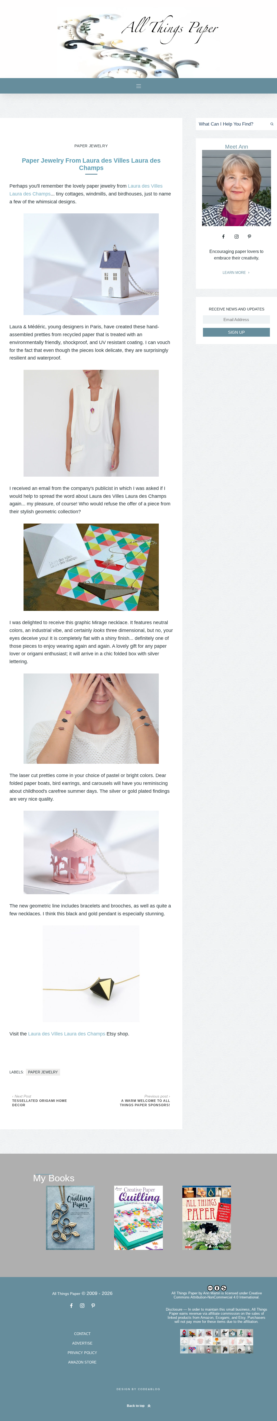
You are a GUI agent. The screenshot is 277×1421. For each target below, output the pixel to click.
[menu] (138, 85)
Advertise (82, 1343)
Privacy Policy (82, 1353)
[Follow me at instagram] (236, 236)
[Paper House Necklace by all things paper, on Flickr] (91, 264)
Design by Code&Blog (138, 1389)
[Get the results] (271, 124)
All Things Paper (184, 1293)
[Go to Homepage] (138, 42)
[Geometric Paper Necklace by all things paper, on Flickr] (91, 423)
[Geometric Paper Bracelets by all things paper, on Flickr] (91, 718)
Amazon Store (82, 1362)
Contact (82, 1334)
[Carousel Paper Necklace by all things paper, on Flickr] (91, 852)
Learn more (235, 273)
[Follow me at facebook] (223, 236)
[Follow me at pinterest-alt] (249, 236)
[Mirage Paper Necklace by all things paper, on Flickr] (91, 567)
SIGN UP (236, 332)
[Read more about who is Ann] (236, 224)
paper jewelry (43, 1072)
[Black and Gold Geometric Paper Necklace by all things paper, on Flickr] (91, 973)
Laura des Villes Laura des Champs (66, 1034)
